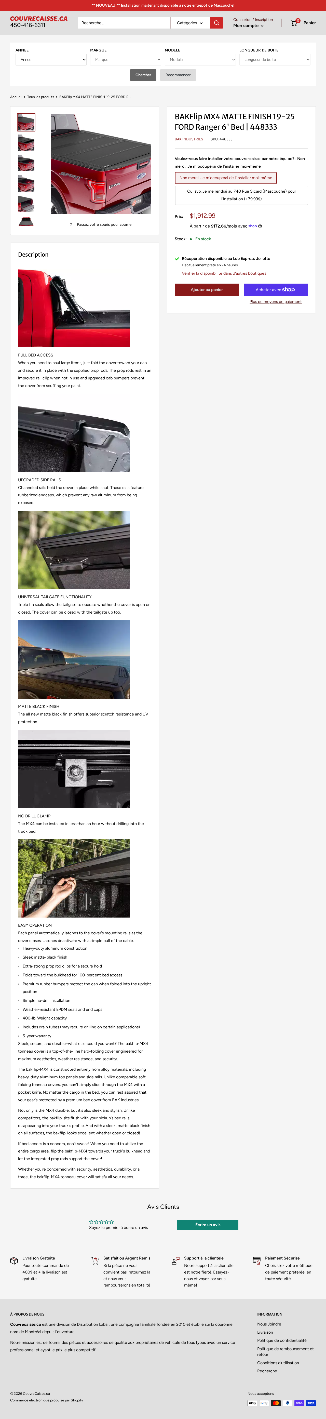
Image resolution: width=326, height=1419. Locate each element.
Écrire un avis (207, 1224)
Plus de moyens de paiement (276, 301)
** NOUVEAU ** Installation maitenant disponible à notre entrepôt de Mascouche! (163, 5)
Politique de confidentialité (282, 1340)
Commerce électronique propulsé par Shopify (46, 1400)
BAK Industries (189, 139)
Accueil (16, 97)
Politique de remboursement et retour (285, 1351)
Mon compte (246, 25)
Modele (172, 50)
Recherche (267, 1371)
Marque (98, 50)
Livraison (265, 1332)
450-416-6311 (27, 25)
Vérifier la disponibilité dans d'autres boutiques (224, 273)
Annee (22, 50)
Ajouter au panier (207, 289)
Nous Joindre (269, 1324)
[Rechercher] (216, 23)
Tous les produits (40, 97)
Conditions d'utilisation (278, 1362)
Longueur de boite (259, 50)
